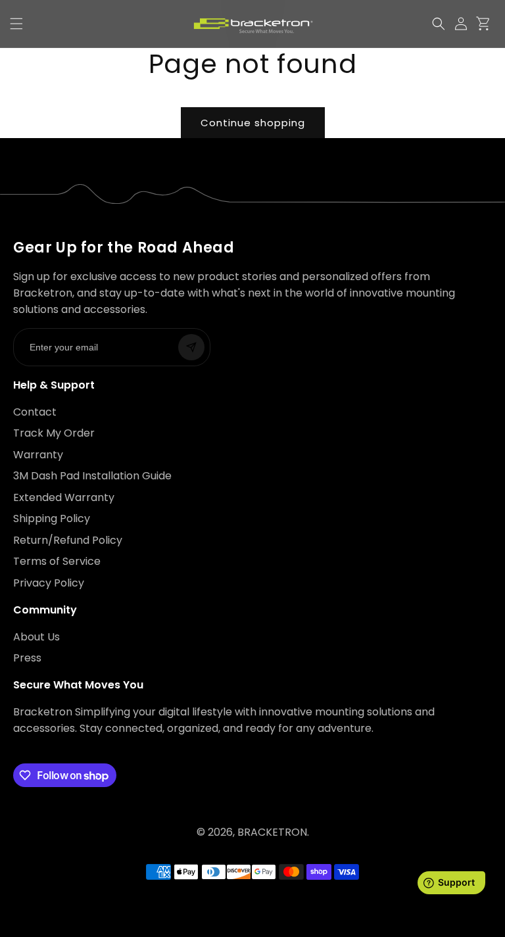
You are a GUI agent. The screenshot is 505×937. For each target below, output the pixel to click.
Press (27, 657)
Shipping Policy (51, 518)
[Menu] (16, 23)
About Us (36, 636)
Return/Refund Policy (67, 540)
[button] (438, 23)
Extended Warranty (63, 497)
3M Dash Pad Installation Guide (92, 475)
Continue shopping (253, 123)
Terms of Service (57, 561)
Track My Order (54, 433)
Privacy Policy (48, 582)
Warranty (38, 454)
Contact (35, 412)
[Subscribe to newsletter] (191, 347)
